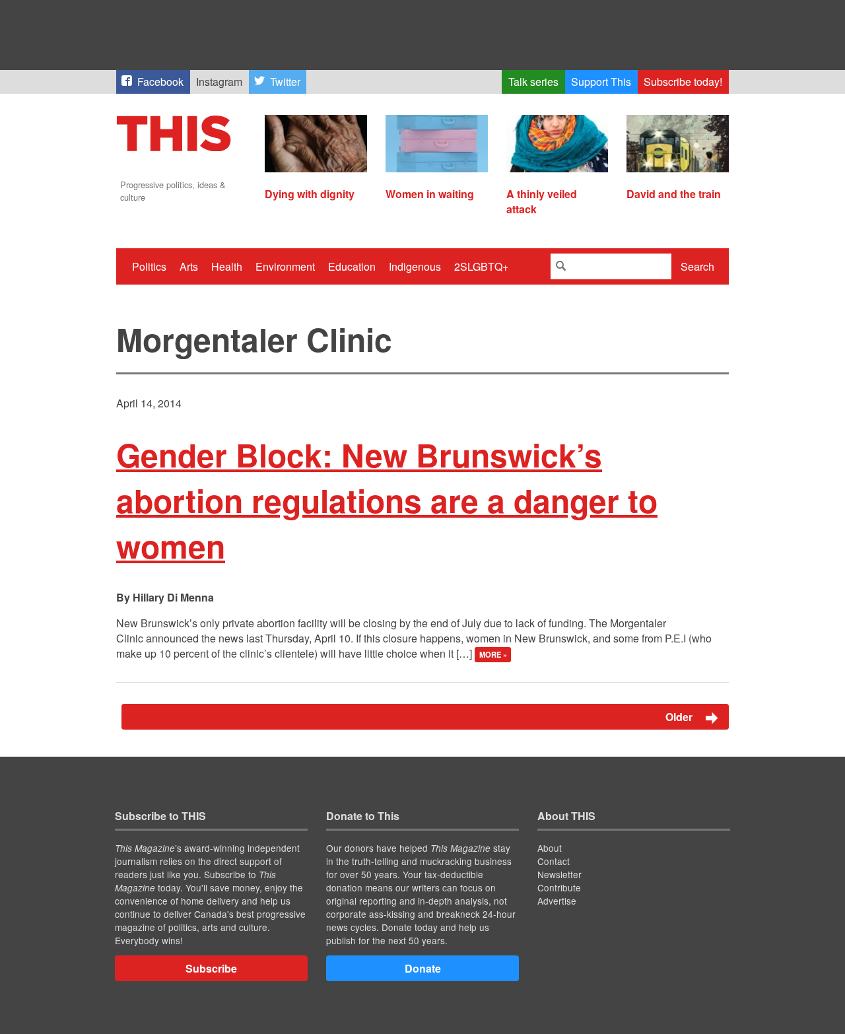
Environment (285, 266)
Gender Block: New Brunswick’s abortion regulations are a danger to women (387, 500)
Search (697, 266)
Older (680, 716)
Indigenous (415, 266)
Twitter (285, 81)
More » (493, 654)
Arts (189, 266)
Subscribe (211, 968)
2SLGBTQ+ (481, 266)
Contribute (559, 887)
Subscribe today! (683, 81)
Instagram (219, 81)
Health (226, 266)
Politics (149, 266)
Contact (553, 861)
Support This (601, 81)
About (549, 847)
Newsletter (559, 874)
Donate (423, 968)
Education (352, 266)
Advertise (556, 900)
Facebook (160, 81)
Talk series (533, 81)
